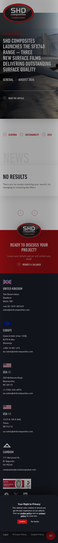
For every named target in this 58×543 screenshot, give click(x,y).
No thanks (35, 522)
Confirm (22, 522)
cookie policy (26, 513)
